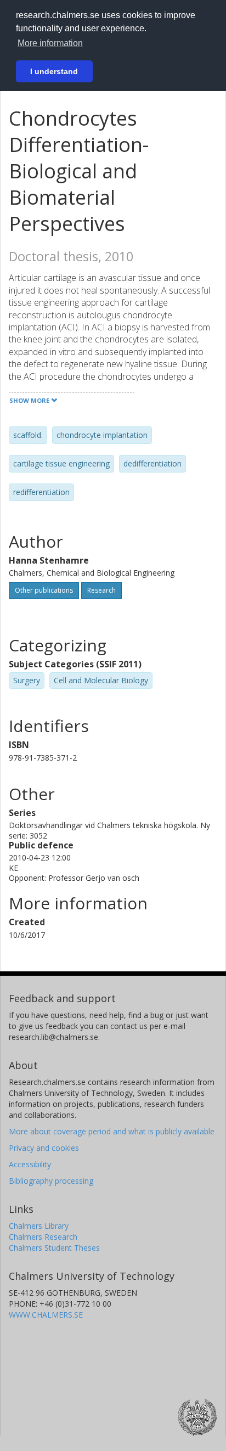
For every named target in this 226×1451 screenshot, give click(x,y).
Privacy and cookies (44, 1148)
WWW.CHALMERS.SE (46, 1314)
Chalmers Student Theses (54, 1247)
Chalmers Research (43, 1236)
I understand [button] (54, 71)
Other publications (44, 590)
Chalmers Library (39, 1226)
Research (101, 590)
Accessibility (30, 1164)
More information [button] (50, 43)
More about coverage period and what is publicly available (111, 1131)
